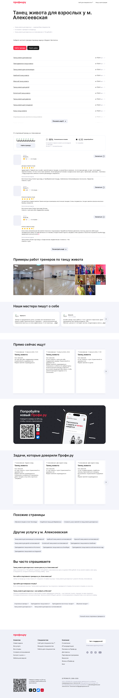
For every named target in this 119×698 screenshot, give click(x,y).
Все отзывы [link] (17, 649)
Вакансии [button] (65, 658)
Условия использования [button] (21, 652)
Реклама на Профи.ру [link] (69, 649)
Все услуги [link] (16, 646)
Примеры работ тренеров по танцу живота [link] (48, 259)
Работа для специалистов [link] (46, 649)
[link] (19, 48)
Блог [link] (63, 664)
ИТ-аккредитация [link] (68, 646)
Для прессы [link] (66, 652)
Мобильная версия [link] (19, 658)
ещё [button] (56, 323)
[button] (99, 156)
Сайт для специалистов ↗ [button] (46, 643)
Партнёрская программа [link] (70, 655)
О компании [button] (66, 643)
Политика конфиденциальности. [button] (79, 686)
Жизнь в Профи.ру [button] (68, 661)
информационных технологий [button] (71, 683)
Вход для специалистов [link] (46, 646)
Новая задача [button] (18, 643)
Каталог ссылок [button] (18, 655)
